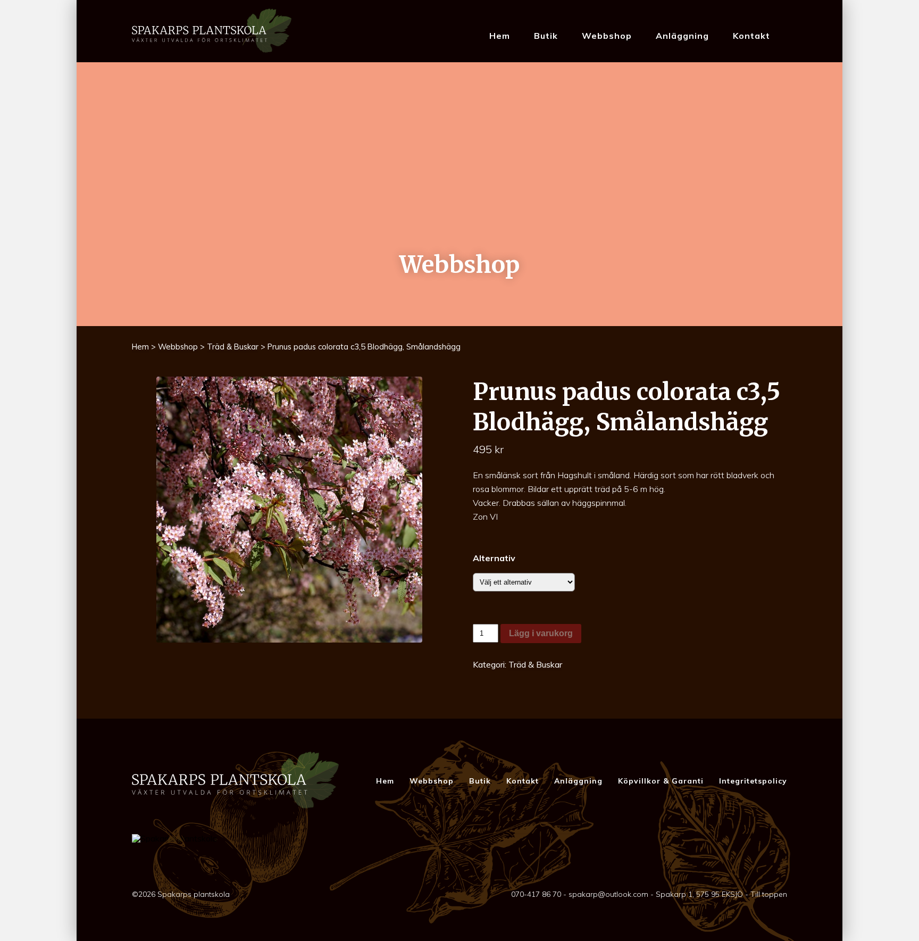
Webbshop (607, 35)
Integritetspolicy (753, 781)
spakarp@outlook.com (608, 894)
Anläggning (682, 35)
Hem (499, 35)
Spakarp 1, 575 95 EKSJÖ (699, 894)
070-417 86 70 (536, 894)
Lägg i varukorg (541, 633)
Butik (546, 35)
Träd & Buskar (232, 347)
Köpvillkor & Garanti (661, 781)
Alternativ (494, 558)
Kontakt (751, 35)
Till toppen (768, 894)
